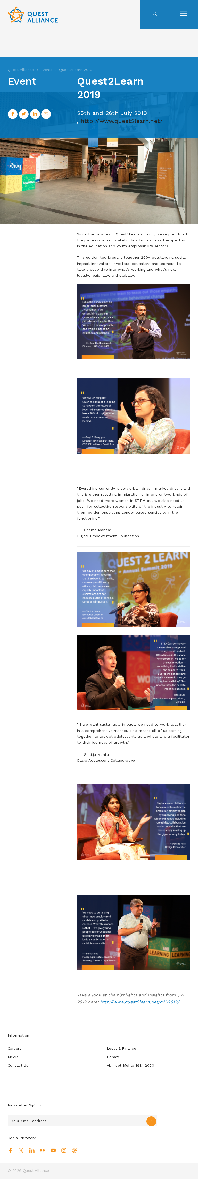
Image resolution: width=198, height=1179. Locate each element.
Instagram (64, 1150)
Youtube (53, 1150)
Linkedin (32, 1150)
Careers (14, 1048)
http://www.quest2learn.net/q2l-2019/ (139, 1001)
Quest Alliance (21, 69)
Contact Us (18, 1065)
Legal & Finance (121, 1048)
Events (46, 69)
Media (13, 1057)
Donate (113, 1057)
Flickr (42, 1150)
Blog (74, 1150)
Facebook (10, 1150)
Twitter (21, 1150)
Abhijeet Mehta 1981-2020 (130, 1065)
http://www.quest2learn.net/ (122, 121)
